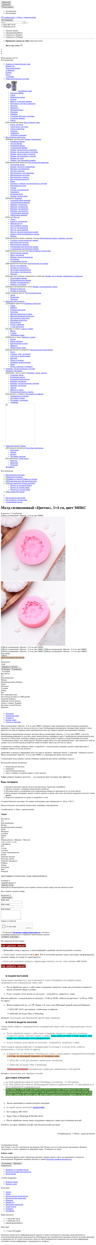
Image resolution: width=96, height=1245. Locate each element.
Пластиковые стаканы (19, 226)
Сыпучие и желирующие (20, 356)
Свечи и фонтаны (17, 129)
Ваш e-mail (5, 904)
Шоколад (14, 346)
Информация (6, 1166)
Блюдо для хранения (18, 266)
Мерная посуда (16, 223)
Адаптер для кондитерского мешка (24, 240)
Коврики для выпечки (19, 207)
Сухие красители (17, 327)
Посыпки (14, 112)
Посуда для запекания (19, 228)
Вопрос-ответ (11, 720)
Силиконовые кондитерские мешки (24, 249)
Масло (12, 331)
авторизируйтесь (18, 887)
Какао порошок (16, 341)
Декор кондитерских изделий (17, 79)
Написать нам (11, 1184)
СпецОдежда (23, 458)
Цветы (13, 120)
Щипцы (13, 236)
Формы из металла (17, 289)
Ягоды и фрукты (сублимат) (21, 367)
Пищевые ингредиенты (15, 301)
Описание (10, 714)
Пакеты (13, 388)
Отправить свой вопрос (10, 937)
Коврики (18, 198)
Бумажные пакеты (17, 377)
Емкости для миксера (18, 221)
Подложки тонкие (17, 398)
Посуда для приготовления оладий (24, 232)
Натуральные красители (20, 318)
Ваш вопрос (6, 909)
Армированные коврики (20, 202)
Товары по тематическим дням (18, 64)
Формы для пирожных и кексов (23, 156)
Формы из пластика (18, 291)
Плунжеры (14, 259)
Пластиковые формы (18, 278)
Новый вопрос (7, 897)
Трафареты (14, 133)
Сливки (13, 333)
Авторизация (11, 11)
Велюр (13, 339)
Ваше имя (5, 900)
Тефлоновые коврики (18, 215)
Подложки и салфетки (35, 394)
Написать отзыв (7, 885)
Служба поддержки (9, 1178)
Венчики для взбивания (19, 169)
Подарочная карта (29, 481)
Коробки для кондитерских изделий (24, 383)
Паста (12, 352)
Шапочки (14, 463)
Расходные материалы (34, 448)
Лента (12, 295)
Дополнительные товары (16, 446)
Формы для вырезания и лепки (45, 287)
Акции (8, 1192)
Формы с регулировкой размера (23, 160)
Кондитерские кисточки (20, 175)
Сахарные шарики (17, 118)
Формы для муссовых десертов (22, 154)
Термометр (14, 192)
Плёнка (13, 452)
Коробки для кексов (18, 381)
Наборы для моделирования (21, 257)
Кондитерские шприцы (19, 245)
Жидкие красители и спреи (21, 314)
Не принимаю (6, 1163)
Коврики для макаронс (19, 209)
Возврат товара (12, 1182)
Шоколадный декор (18, 348)
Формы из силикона (18, 285)
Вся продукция (7, 20)
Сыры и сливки (26, 329)
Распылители (15, 322)
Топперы (13, 131)
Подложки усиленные (19, 400)
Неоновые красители (18, 320)
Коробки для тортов (18, 386)
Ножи (12, 181)
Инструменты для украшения (22, 173)
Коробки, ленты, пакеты (37, 373)
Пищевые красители (32, 303)
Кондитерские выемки (19, 253)
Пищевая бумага (16, 110)
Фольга (13, 454)
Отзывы (9, 718)
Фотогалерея (11, 1174)
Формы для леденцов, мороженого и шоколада (64, 276)
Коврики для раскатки (19, 211)
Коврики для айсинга (18, 205)
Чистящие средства (18, 456)
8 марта (9, 72)
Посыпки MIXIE (17, 93)
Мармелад (14, 108)
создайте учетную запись (39, 887)
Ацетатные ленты (17, 165)
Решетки (13, 274)
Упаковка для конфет (14, 371)
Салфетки (14, 402)
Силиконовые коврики (19, 213)
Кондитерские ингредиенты (41, 350)
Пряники (14, 114)
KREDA (13, 308)
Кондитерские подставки (38, 263)
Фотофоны (10, 467)
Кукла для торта (16, 125)
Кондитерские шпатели (19, 179)
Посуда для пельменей (19, 230)
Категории (5, 1188)
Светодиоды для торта (19, 127)
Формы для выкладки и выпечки (23, 150)
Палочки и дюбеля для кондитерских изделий (28, 183)
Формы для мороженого (20, 282)
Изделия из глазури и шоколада (22, 104)
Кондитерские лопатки (19, 177)
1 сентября (10, 77)
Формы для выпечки (32, 139)
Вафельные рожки (17, 97)
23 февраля (10, 70)
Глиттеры (14, 312)
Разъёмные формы (17, 146)
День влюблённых (13, 68)
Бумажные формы (17, 141)
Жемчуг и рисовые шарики (21, 101)
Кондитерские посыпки (15, 475)
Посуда (16, 217)
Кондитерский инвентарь (38, 162)
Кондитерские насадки (19, 242)
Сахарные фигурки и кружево (22, 116)
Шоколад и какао (28, 337)
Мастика (13, 358)
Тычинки (14, 299)
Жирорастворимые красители (22, 316)
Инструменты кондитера (15, 137)
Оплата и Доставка (13, 722)
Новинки (19, 477)
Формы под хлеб (17, 158)
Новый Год (10, 66)
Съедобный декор (25, 91)
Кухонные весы (16, 194)
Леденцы (14, 106)
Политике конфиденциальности (59, 1159)
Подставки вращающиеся (20, 270)
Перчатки (14, 465)
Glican (12, 95)
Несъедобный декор (32, 122)
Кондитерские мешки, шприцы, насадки (56, 238)
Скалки (13, 188)
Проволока (14, 297)
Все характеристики (9, 695)
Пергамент (14, 450)
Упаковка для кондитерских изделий (20, 369)
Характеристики (12, 716)
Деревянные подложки (19, 396)
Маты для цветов (17, 255)
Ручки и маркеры (17, 324)
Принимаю (17, 1163)
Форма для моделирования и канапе (24, 234)
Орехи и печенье (17, 360)
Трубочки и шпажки (18, 135)
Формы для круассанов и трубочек (24, 152)
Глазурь (13, 99)
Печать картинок (28, 483)
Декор (8, 1194)
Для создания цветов (33, 293)
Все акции (20, 492)
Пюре (12, 364)
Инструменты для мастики (40, 251)
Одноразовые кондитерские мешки (24, 247)
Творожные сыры (17, 335)
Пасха (8, 75)
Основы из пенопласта (19, 268)
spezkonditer (39, 1107)
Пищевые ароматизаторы (20, 362)
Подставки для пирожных (20, 272)
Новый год (10, 1202)
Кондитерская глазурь (19, 343)
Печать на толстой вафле (20, 490)
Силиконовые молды (18, 261)
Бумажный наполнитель (20, 379)
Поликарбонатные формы (20, 280)
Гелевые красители (18, 310)
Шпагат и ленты (16, 390)
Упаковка (9, 1209)
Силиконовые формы (18, 148)
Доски (12, 219)
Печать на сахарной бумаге (21, 485)
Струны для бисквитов (19, 190)
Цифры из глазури (29, 479)
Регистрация (11, 13)
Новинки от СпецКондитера (17, 1170)
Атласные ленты (17, 375)
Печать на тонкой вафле (20, 487)
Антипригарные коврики (20, 200)
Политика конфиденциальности (18, 1172)
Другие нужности (17, 171)
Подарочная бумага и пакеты (21, 392)
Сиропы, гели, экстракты (20, 354)
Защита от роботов (8, 921)
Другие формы (16, 144)
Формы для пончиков (19, 196)
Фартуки (13, 461)
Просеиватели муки (18, 186)
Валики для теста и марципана (22, 167)
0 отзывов (6, 671)
